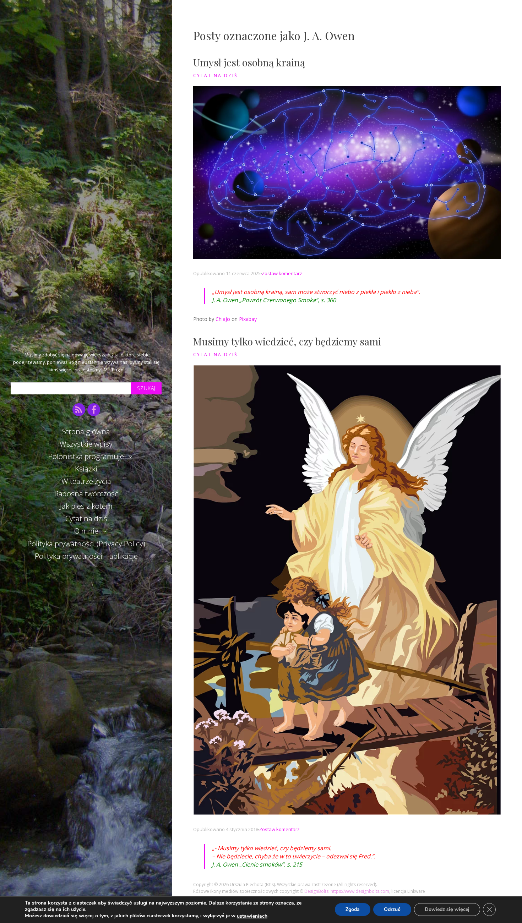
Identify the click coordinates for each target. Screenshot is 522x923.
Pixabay (248, 319)
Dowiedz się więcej (447, 909)
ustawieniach (252, 916)
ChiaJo (223, 319)
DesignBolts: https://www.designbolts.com (346, 891)
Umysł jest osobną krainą (249, 62)
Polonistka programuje (86, 456)
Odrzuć (392, 909)
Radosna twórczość (86, 493)
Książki (86, 469)
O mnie (86, 531)
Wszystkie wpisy (86, 444)
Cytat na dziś (86, 518)
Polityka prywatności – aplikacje (86, 556)
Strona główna (86, 431)
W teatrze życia (86, 481)
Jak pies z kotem (86, 506)
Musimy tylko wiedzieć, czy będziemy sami (287, 341)
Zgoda (353, 909)
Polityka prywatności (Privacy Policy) (86, 543)
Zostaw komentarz (282, 273)
